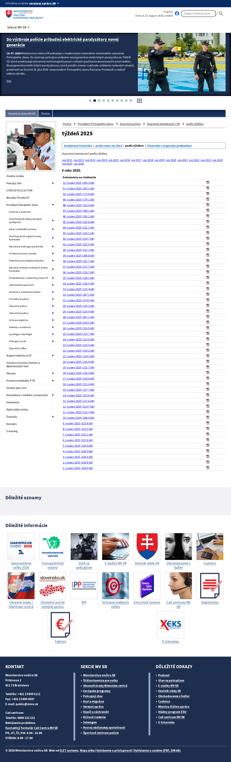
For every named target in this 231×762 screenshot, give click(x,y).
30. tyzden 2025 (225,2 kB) (78, 306)
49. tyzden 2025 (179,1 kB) (78, 199)
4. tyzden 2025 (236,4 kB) (78, 451)
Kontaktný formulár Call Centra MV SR (31, 728)
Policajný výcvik (17, 341)
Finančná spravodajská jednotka (26, 260)
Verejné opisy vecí (16, 388)
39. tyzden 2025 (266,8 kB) (78, 255)
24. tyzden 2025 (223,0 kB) (78, 339)
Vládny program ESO (172, 712)
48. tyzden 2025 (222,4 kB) (78, 205)
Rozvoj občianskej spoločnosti (104, 728)
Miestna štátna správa (173, 707)
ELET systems (69, 750)
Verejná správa (93, 707)
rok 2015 (113, 160)
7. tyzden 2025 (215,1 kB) (78, 434)
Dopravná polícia (18, 306)
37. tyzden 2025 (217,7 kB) (78, 266)
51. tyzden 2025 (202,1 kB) (78, 188)
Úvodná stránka (15, 176)
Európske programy (97, 691)
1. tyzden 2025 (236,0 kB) (78, 468)
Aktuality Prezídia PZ (17, 197)
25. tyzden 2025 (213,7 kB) (78, 334)
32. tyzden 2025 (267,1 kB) (78, 294)
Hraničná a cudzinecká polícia (24, 292)
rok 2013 (90, 160)
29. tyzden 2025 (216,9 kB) (78, 311)
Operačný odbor (18, 348)
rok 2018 (148, 160)
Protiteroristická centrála (22, 253)
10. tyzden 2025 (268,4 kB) (78, 418)
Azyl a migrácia (93, 701)
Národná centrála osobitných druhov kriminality (28, 269)
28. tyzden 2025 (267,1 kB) (78, 317)
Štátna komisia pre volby (100, 680)
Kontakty (11, 424)
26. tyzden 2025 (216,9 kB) (78, 328)
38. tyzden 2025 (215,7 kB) (78, 261)
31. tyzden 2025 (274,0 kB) (78, 300)
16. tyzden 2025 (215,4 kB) (78, 384)
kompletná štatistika (78, 145)
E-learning (12, 431)
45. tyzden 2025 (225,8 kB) (78, 222)
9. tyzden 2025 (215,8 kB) (78, 423)
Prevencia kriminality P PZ (20, 380)
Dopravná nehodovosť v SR (163, 124)
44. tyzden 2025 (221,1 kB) (78, 227)
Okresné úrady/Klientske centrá (105, 686)
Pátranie (11, 373)
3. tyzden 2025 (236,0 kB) (78, 457)
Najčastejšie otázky (17, 409)
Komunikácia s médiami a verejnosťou (27, 395)
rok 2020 (171, 160)
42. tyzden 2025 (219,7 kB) (78, 239)
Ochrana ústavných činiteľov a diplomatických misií (23, 364)
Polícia (45, 113)
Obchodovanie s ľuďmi (173, 696)
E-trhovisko (166, 722)
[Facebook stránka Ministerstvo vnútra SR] (177, 13)
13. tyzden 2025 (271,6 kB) (78, 401)
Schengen (90, 722)
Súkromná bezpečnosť (21, 285)
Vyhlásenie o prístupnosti (114, 750)
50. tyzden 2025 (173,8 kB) (78, 194)
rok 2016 (125, 160)
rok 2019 (159, 160)
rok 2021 (182, 160)
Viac (8, 81)
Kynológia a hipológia (20, 334)
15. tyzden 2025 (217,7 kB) (78, 390)
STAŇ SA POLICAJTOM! (19, 190)
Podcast (164, 675)
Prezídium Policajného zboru (22, 205)
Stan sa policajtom (171, 680)
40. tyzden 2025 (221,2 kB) (78, 250)
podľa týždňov (195, 124)
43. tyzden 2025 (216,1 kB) (78, 233)
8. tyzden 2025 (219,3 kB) (78, 429)
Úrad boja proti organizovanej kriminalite (25, 238)
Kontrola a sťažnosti (20, 211)
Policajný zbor (14, 183)
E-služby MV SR (168, 686)
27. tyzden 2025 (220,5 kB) (78, 322)
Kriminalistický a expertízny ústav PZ (28, 278)
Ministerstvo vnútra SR (99, 675)
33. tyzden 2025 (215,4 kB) (78, 289)
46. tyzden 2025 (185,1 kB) (78, 216)
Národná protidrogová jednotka (26, 246)
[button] (18, 26)
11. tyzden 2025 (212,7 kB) (78, 412)
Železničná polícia (18, 313)
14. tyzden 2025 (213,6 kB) (78, 395)
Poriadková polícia (19, 299)
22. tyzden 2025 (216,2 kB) (78, 350)
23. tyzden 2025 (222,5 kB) (78, 345)
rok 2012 (78, 160)
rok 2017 (136, 160)
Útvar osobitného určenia (22, 229)
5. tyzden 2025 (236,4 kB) (78, 445)
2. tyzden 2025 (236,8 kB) (78, 462)
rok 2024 (217, 160)
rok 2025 (67, 163)
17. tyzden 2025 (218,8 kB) (78, 378)
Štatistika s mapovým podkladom (169, 145)
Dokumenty (12, 402)
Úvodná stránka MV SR (21, 113)
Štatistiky (11, 416)
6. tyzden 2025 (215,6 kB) (78, 440)
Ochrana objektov (18, 320)
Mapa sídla (87, 750)
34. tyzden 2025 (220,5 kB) (78, 283)
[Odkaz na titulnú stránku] (25, 13)
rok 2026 (78, 163)
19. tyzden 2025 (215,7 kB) (78, 367)
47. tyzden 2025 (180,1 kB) (78, 211)
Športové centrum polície (101, 733)
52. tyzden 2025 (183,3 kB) (78, 183)
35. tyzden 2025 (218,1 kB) (78, 278)
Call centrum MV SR (171, 717)
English (168, 11)
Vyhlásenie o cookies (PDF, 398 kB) (157, 750)
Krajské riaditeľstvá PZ (19, 355)
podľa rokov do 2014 (108, 145)
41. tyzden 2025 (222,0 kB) (78, 244)
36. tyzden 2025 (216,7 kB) (78, 272)
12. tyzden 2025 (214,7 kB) (78, 406)
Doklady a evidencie (20, 327)
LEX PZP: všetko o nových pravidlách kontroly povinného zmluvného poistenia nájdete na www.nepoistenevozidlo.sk (63, 42)
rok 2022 (194, 160)
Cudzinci (164, 701)
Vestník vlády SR (169, 691)
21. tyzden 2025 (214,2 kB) (78, 356)
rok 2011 (67, 160)
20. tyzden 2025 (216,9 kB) (78, 362)
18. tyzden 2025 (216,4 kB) (78, 373)
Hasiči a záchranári (96, 712)
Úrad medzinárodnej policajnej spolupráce (25, 220)
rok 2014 (102, 160)
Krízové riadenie (94, 717)
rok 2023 (206, 160)
